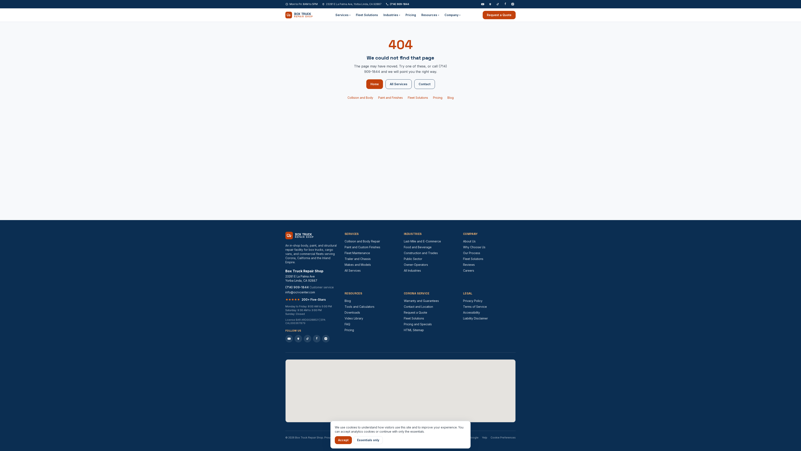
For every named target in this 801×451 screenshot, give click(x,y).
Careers (468, 270)
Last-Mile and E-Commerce (422, 241)
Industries (391, 15)
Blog (450, 97)
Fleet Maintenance (357, 253)
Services (342, 15)
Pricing (411, 15)
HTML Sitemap (414, 330)
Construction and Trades (421, 253)
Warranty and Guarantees (421, 301)
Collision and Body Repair (362, 241)
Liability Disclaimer (475, 318)
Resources (430, 15)
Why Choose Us (474, 247)
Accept (343, 440)
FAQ (347, 324)
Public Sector (413, 259)
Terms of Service (475, 306)
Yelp (484, 437)
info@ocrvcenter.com (300, 292)
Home (374, 84)
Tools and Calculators (359, 306)
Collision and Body (360, 97)
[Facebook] (505, 4)
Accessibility (471, 312)
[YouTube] (483, 4)
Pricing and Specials (418, 324)
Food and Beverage (418, 247)
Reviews (469, 264)
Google (474, 437)
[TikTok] (498, 4)
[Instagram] (513, 4)
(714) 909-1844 (399, 4)
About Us (469, 241)
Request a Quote (499, 15)
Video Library (354, 318)
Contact (425, 84)
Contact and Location (418, 306)
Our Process (471, 253)
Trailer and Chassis (358, 259)
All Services (398, 84)
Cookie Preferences (503, 437)
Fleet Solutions (367, 15)
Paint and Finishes (390, 97)
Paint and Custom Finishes (362, 247)
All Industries (412, 270)
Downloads (352, 312)
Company (452, 15)
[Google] (490, 4)
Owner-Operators (416, 264)
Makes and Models (358, 264)
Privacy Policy (472, 301)
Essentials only (368, 440)
